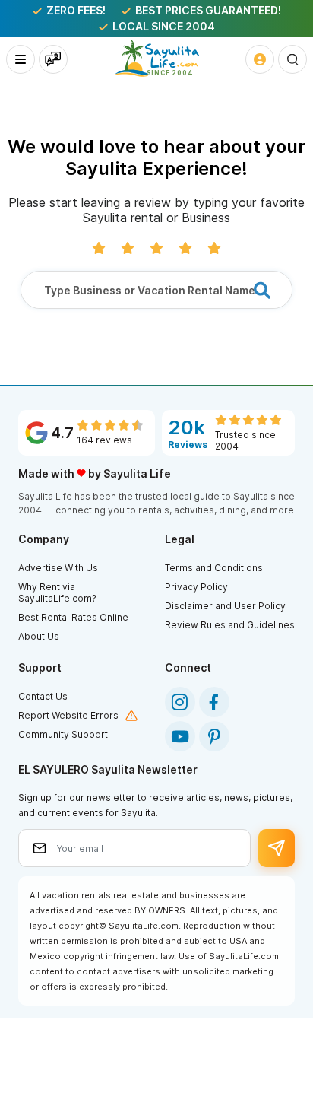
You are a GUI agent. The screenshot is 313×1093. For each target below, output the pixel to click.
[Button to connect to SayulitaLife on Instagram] (180, 702)
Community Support (63, 734)
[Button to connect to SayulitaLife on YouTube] (180, 736)
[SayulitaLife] (157, 58)
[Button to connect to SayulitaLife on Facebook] (214, 702)
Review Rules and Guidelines (230, 625)
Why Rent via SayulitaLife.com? (57, 592)
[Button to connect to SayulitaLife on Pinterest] (214, 736)
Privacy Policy (196, 587)
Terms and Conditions (214, 568)
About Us (38, 636)
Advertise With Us (58, 568)
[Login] (259, 59)
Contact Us (43, 696)
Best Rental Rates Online (73, 617)
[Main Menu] (20, 59)
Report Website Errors (68, 715)
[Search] (292, 59)
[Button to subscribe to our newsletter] (277, 848)
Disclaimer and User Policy (225, 606)
